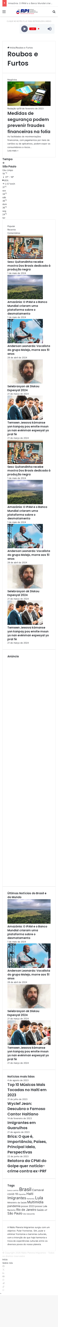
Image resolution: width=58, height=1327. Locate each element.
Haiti (29, 1194)
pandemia (13, 1206)
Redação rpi (13, 108)
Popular (11, 226)
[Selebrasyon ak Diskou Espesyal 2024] (25, 382)
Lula (39, 1197)
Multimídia (35, 1202)
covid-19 (12, 1194)
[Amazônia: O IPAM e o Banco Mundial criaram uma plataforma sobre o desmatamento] (25, 298)
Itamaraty (30, 1199)
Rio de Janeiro (26, 1209)
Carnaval (38, 1190)
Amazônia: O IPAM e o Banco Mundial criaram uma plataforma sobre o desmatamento (27, 307)
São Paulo (14, 1213)
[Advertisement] (29, 769)
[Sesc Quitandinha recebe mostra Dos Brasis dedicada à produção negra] (25, 258)
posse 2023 (27, 1206)
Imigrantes (16, 1198)
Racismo (11, 1210)
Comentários (13, 233)
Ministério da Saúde (17, 1202)
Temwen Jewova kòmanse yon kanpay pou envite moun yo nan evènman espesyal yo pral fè (28, 428)
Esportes (22, 1194)
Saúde (40, 1209)
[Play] (24, 29)
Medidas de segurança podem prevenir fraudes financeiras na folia (28, 122)
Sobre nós (7, 1263)
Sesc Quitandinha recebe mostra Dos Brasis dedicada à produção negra (28, 266)
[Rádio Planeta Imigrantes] (29, 11)
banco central (13, 1190)
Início (12, 47)
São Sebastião (29, 1214)
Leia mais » (12, 150)
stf (45, 1210)
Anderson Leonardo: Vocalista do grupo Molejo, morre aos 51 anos (28, 350)
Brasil (25, 1189)
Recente (11, 229)
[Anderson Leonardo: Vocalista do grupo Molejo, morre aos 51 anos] (25, 342)
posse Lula (41, 1206)
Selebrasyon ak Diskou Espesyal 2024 (23, 388)
